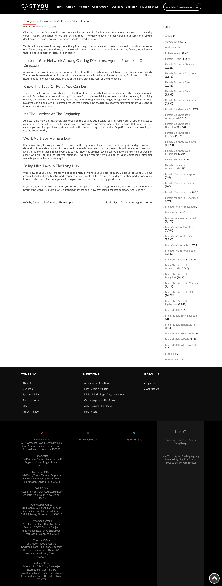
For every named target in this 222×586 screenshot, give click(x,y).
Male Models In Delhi (177, 339)
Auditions (170, 47)
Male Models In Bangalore (180, 324)
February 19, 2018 (45, 26)
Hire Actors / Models (96, 389)
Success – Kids (30, 394)
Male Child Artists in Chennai (181, 283)
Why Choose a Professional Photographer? (49, 202)
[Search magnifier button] (197, 7)
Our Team (117, 7)
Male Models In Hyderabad (180, 345)
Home (59, 7)
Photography (172, 359)
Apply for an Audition (96, 383)
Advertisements (174, 41)
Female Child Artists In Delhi (181, 141)
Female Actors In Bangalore (180, 73)
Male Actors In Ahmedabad (180, 218)
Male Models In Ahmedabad (181, 315)
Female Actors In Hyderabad (181, 100)
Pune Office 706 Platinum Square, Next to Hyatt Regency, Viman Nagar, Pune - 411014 (41, 461)
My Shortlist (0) (149, 7)
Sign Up (150, 383)
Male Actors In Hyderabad (180, 250)
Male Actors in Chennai (178, 236)
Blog (24, 406)
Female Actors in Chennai (179, 82)
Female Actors (173, 59)
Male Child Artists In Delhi (180, 292)
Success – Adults (32, 400)
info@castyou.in (88, 439)
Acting (169, 36)
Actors (69, 7)
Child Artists (99, 7)
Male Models (172, 310)
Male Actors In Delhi (176, 245)
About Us (27, 383)
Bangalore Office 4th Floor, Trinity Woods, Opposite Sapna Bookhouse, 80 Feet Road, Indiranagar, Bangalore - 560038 (41, 477)
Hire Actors (90, 411)
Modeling (170, 354)
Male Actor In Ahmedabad (180, 207)
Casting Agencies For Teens (99, 400)
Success (130, 7)
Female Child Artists (176, 109)
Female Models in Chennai (180, 183)
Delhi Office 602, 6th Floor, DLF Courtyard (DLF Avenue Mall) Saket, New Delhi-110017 (41, 493)
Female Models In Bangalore (181, 174)
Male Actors (172, 212)
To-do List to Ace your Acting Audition (129, 202)
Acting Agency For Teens (98, 406)
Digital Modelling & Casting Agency (104, 394)
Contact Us (152, 389)
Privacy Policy (30, 411)
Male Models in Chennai (179, 333)
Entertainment (173, 53)
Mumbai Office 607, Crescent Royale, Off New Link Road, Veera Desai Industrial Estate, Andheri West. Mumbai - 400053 (41, 444)
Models (83, 7)
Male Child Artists (175, 259)
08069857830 (134, 439)
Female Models (173, 159)
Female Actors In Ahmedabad (181, 64)
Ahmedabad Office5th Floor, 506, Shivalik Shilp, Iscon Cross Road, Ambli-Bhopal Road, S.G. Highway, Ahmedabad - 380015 (41, 509)
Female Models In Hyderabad (181, 198)
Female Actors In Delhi (178, 91)
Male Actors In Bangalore (179, 227)
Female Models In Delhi (178, 192)
